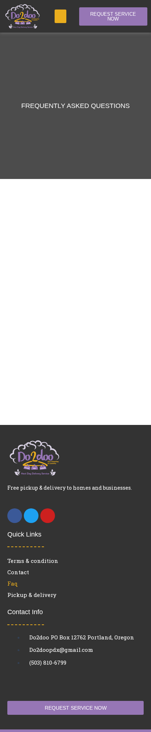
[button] (60, 16)
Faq (12, 583)
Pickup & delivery (31, 594)
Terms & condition (32, 560)
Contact (18, 572)
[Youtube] (47, 515)
